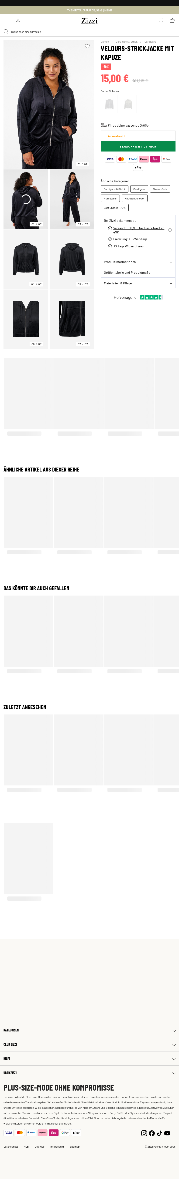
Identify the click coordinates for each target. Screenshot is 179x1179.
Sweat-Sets (160, 189)
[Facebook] (152, 1133)
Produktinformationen (120, 261)
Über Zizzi (10, 1073)
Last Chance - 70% (115, 207)
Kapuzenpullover (135, 198)
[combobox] (89, 31)
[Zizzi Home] (89, 20)
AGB (26, 1146)
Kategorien (11, 1030)
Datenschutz (10, 1146)
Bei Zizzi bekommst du (120, 220)
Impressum (57, 1146)
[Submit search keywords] (6, 31)
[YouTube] (167, 1133)
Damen (105, 41)
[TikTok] (159, 1133)
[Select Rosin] (128, 104)
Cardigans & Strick (127, 41)
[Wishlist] (87, 46)
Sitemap (75, 1146)
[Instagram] (144, 1133)
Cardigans (150, 41)
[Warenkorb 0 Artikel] (172, 20)
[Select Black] (109, 104)
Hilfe (6, 1059)
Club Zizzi (10, 1044)
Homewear (110, 198)
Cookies (40, 1146)
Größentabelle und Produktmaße (127, 272)
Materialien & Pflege (118, 283)
